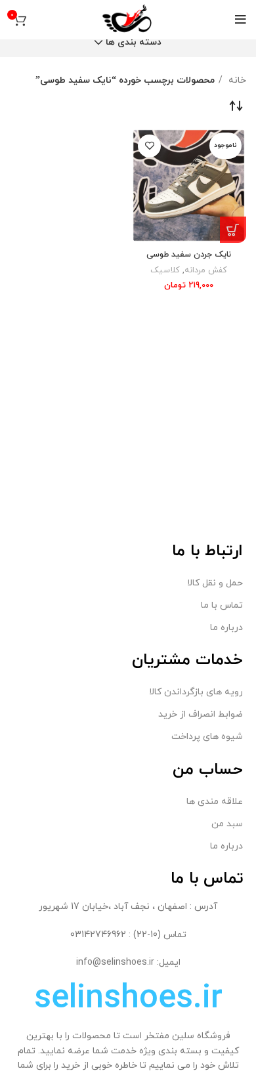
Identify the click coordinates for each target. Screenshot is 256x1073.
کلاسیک (165, 270)
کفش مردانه (205, 270)
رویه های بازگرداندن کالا (196, 692)
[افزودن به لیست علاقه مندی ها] (149, 146)
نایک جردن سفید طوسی (188, 255)
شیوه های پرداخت (207, 736)
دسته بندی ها (133, 42)
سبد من (227, 824)
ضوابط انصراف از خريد (200, 714)
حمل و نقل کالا (215, 583)
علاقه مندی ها (214, 801)
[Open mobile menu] (240, 20)
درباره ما (226, 627)
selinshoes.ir (128, 999)
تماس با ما (222, 605)
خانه (236, 80)
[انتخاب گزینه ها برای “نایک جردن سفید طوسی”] (233, 230)
